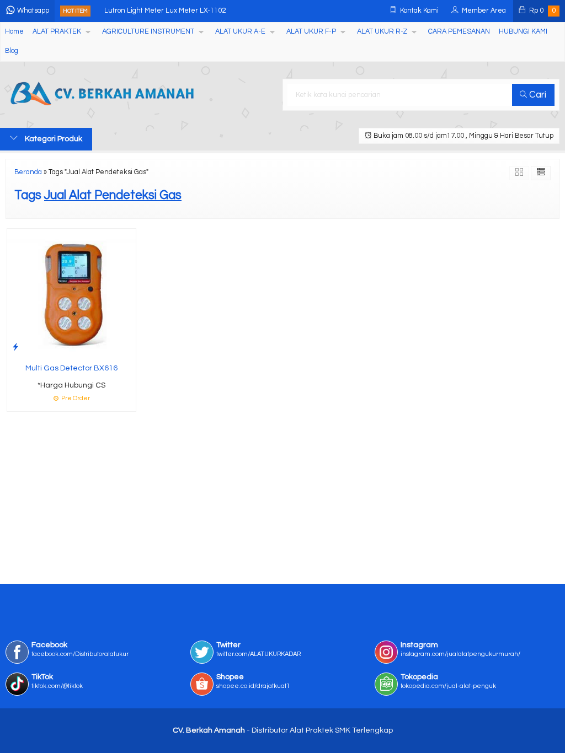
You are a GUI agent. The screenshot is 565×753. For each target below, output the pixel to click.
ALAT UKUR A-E (240, 31)
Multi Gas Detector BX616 (71, 368)
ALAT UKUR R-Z (382, 31)
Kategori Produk (52, 139)
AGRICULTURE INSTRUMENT (148, 31)
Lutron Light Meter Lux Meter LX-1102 (165, 10)
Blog (11, 51)
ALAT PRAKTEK (57, 31)
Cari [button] (536, 95)
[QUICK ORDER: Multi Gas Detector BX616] (15, 347)
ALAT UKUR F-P (311, 31)
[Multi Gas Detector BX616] (71, 293)
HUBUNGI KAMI (523, 31)
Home (14, 31)
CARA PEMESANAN (459, 31)
